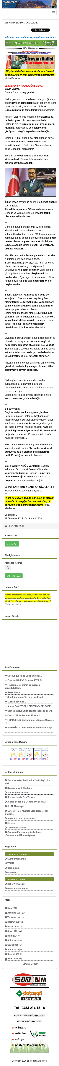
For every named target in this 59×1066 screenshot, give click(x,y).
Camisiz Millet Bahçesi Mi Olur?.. (24, 715)
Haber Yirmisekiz (16, 883)
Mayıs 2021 (14, 926)
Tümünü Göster (29, 963)
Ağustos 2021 (16, 912)
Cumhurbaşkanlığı (16, 858)
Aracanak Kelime (13, 562)
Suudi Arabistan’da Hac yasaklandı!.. (26, 697)
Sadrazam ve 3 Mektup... (19, 787)
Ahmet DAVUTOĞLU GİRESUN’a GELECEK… (30, 706)
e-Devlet (11, 872)
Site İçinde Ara (14, 575)
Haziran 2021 (15, 921)
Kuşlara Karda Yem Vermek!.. (22, 797)
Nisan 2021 (14, 930)
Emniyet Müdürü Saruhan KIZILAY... (25, 680)
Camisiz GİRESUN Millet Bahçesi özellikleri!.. (30, 710)
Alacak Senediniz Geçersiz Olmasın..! (26, 801)
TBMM (10, 863)
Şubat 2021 (14, 940)
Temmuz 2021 (15, 917)
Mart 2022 (13, 908)
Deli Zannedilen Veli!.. (18, 792)
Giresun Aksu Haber (17, 888)
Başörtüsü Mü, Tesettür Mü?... (23, 818)
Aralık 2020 (14, 949)
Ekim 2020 (14, 958)
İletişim (11, 822)
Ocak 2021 (14, 944)
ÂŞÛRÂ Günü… (15, 692)
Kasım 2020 (14, 953)
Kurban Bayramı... (16, 701)
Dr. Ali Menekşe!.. (16, 806)
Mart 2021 (13, 935)
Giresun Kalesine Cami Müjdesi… (24, 675)
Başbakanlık (13, 867)
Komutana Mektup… (17, 827)
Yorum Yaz (12, 543)
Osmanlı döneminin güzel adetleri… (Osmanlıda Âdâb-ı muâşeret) (24, 834)
